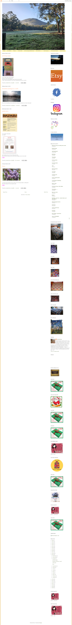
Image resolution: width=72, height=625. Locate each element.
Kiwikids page (54, 148)
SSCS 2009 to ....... (39, 50)
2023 (53, 543)
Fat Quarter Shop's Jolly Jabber (57, 186)
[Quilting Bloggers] (55, 535)
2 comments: (18, 105)
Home (4, 50)
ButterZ (53, 195)
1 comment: (17, 82)
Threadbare (54, 157)
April (53, 573)
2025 (53, 540)
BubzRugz (54, 154)
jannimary (53, 204)
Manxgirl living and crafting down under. (59, 145)
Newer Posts (5, 192)
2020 (53, 547)
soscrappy (54, 171)
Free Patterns (9, 50)
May (53, 571)
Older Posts (46, 192)
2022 (53, 544)
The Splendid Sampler (54, 50)
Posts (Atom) (28, 194)
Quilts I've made (62, 50)
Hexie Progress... (46, 50)
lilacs (3, 166)
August (54, 567)
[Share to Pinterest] (25, 82)
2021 (53, 546)
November (54, 557)
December (54, 555)
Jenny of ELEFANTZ (55, 216)
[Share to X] (23, 82)
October (54, 558)
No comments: (17, 160)
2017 (53, 551)
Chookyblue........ (55, 189)
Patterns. (14, 50)
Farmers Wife (20, 50)
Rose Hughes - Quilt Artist (56, 213)
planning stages (6, 55)
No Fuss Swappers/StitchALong (29, 50)
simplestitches (59, 339)
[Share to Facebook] (24, 82)
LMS (52, 165)
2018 (53, 550)
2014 (53, 579)
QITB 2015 (5, 111)
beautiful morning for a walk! (10, 88)
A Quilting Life (54, 174)
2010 (53, 584)
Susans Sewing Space (56, 177)
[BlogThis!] (22, 82)
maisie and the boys (55, 207)
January (54, 577)
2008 (53, 587)
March (54, 574)
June (54, 570)
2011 (53, 583)
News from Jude (55, 192)
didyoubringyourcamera (56, 201)
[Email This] (21, 82)
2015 (53, 554)
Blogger (40, 622)
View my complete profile (55, 351)
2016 (53, 553)
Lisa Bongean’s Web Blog (56, 180)
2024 (53, 541)
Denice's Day (54, 183)
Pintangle (53, 210)
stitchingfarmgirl (55, 151)
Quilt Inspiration (55, 168)
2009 (53, 586)
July (53, 568)
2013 (53, 580)
